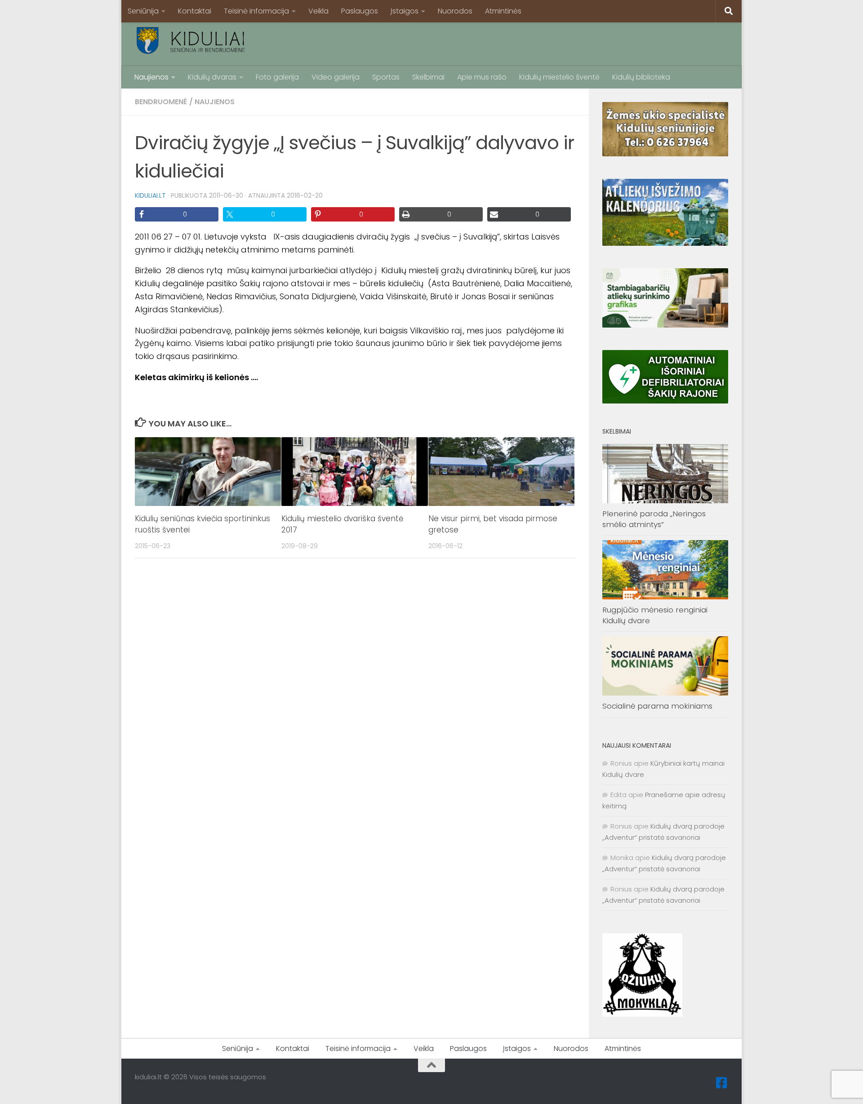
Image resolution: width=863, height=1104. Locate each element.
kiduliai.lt (150, 195)
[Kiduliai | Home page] (191, 40)
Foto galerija (277, 77)
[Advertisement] (564, 42)
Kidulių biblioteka (641, 77)
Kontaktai (194, 11)
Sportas (386, 77)
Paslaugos (359, 11)
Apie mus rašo (482, 77)
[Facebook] (722, 1083)
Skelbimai (428, 77)
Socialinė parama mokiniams (657, 706)
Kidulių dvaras (212, 77)
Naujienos (151, 77)
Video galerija (335, 77)
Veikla (318, 11)
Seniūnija (143, 11)
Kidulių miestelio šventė (559, 77)
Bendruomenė (161, 102)
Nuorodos (455, 11)
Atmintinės (503, 11)
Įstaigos (404, 11)
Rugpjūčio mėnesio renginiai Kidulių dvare (654, 615)
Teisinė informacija (256, 11)
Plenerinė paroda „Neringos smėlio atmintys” (654, 519)
